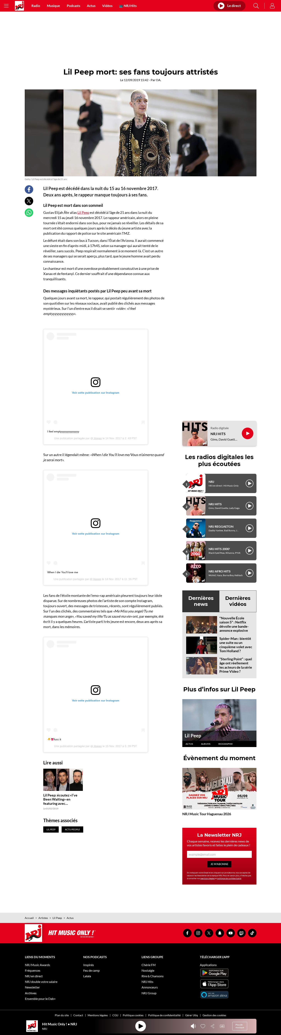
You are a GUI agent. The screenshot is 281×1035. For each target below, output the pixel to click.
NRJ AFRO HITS (220, 571)
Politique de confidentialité (164, 1015)
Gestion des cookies (214, 1015)
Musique (53, 6)
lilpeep (97, 438)
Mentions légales (98, 1015)
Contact (78, 1015)
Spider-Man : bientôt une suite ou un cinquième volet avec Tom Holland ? (235, 644)
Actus (91, 6)
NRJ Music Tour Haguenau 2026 (206, 814)
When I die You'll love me (62, 572)
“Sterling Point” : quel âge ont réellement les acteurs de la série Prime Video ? (235, 665)
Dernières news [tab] (201, 601)
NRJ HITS (218, 434)
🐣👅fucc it (54, 739)
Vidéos (107, 6)
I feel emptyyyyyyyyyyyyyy (63, 431)
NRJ (211, 481)
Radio (35, 6)
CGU (115, 1015)
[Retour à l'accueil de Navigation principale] (19, 6)
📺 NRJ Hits (128, 6)
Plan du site (62, 1015)
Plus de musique (239, 1026)
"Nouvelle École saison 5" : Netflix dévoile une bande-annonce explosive (234, 624)
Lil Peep (83, 212)
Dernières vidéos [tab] (237, 601)
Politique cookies (133, 1015)
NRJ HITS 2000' (219, 549)
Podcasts (73, 6)
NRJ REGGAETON (221, 526)
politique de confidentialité (229, 878)
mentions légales (207, 878)
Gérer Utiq (191, 1015)
